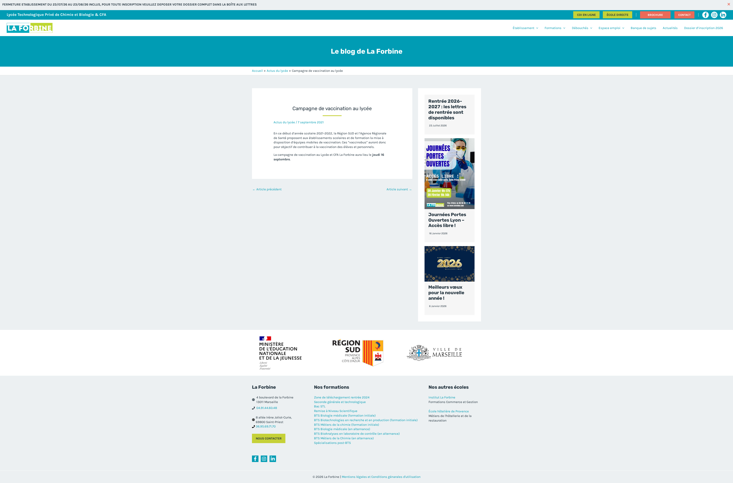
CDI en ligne (586, 15)
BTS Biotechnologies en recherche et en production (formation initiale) (366, 420)
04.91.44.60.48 (266, 408)
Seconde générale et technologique (340, 402)
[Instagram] (714, 15)
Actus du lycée (284, 122)
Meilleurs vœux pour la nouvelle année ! (446, 292)
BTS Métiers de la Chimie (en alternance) (344, 438)
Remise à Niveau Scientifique (335, 411)
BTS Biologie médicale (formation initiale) (345, 415)
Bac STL (319, 406)
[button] (655, 15)
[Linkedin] (723, 15)
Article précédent (267, 189)
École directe (617, 15)
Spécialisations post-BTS (332, 443)
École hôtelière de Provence (449, 411)
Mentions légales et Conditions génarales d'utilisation (381, 477)
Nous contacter (269, 438)
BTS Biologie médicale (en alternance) (342, 429)
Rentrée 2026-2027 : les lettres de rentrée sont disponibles (447, 109)
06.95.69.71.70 (266, 426)
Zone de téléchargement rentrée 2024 (342, 397)
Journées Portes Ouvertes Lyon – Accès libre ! (447, 220)
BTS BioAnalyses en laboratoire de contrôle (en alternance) (357, 433)
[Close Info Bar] (729, 4)
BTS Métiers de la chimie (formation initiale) (346, 424)
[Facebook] (705, 15)
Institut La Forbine (442, 397)
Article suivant (399, 189)
